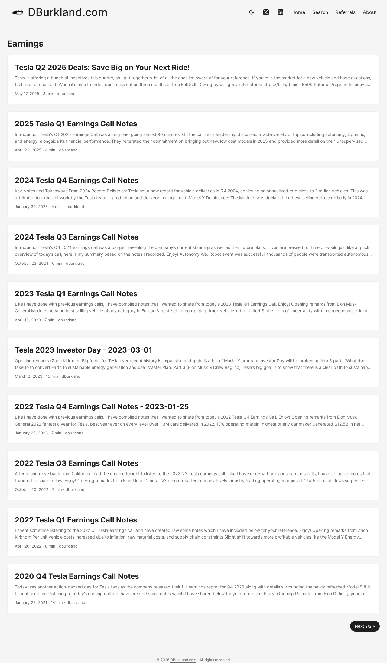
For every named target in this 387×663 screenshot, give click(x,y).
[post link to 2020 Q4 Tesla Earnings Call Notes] (193, 588)
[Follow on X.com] (266, 12)
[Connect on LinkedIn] (280, 12)
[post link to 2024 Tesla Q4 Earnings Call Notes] (193, 192)
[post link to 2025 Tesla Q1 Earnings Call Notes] (193, 136)
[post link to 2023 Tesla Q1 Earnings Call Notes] (193, 306)
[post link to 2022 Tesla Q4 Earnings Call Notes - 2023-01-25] (193, 419)
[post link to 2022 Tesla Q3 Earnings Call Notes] (193, 475)
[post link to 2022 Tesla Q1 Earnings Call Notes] (193, 532)
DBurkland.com (68, 12)
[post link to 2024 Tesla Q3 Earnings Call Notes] (193, 249)
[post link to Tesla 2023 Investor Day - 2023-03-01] (193, 362)
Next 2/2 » (365, 626)
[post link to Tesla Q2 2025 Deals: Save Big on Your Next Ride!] (193, 79)
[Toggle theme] (251, 12)
